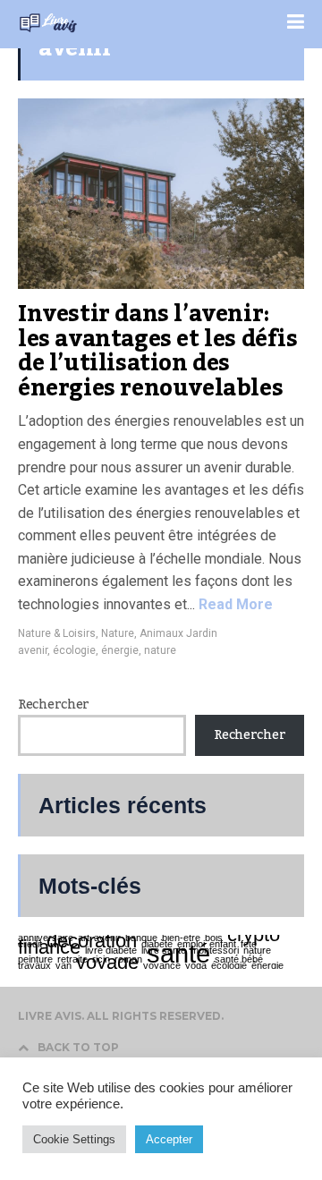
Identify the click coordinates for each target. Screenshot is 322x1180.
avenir (32, 650)
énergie (120, 650)
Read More (234, 604)
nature (160, 650)
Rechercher (53, 704)
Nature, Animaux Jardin (159, 633)
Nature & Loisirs (57, 633)
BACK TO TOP (78, 1047)
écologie (74, 650)
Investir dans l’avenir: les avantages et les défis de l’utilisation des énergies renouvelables (158, 351)
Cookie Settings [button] (74, 1139)
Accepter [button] (169, 1139)
